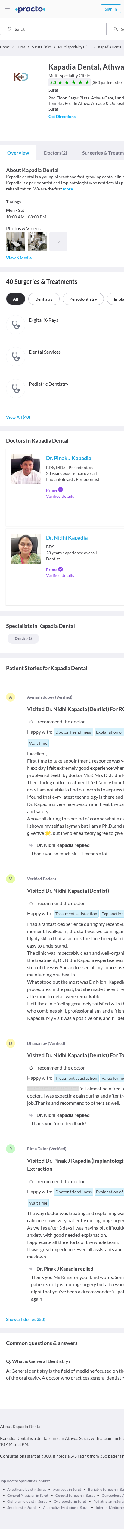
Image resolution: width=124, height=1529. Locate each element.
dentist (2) (23, 638)
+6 (58, 242)
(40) (18, 417)
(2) (55, 152)
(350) (25, 1319)
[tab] (18, 153)
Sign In (111, 8)
